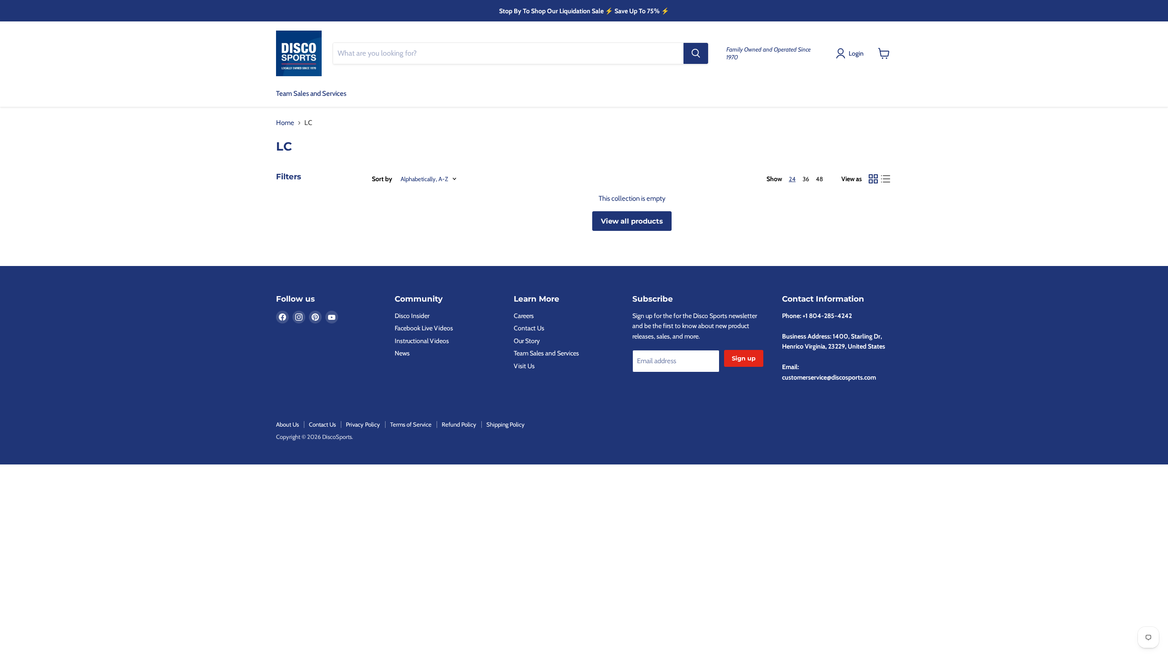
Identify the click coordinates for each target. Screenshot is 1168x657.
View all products (632, 221)
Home (285, 123)
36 (806, 178)
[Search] (695, 53)
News (402, 353)
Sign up (744, 358)
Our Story (527, 341)
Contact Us (529, 328)
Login (856, 53)
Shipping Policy (505, 424)
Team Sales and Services (311, 93)
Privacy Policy (363, 424)
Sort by (382, 178)
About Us (287, 424)
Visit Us (524, 366)
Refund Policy (459, 424)
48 (819, 178)
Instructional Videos (422, 341)
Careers (524, 316)
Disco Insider (412, 316)
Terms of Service (411, 424)
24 (792, 178)
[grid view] (873, 178)
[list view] (886, 178)
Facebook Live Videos (424, 328)
